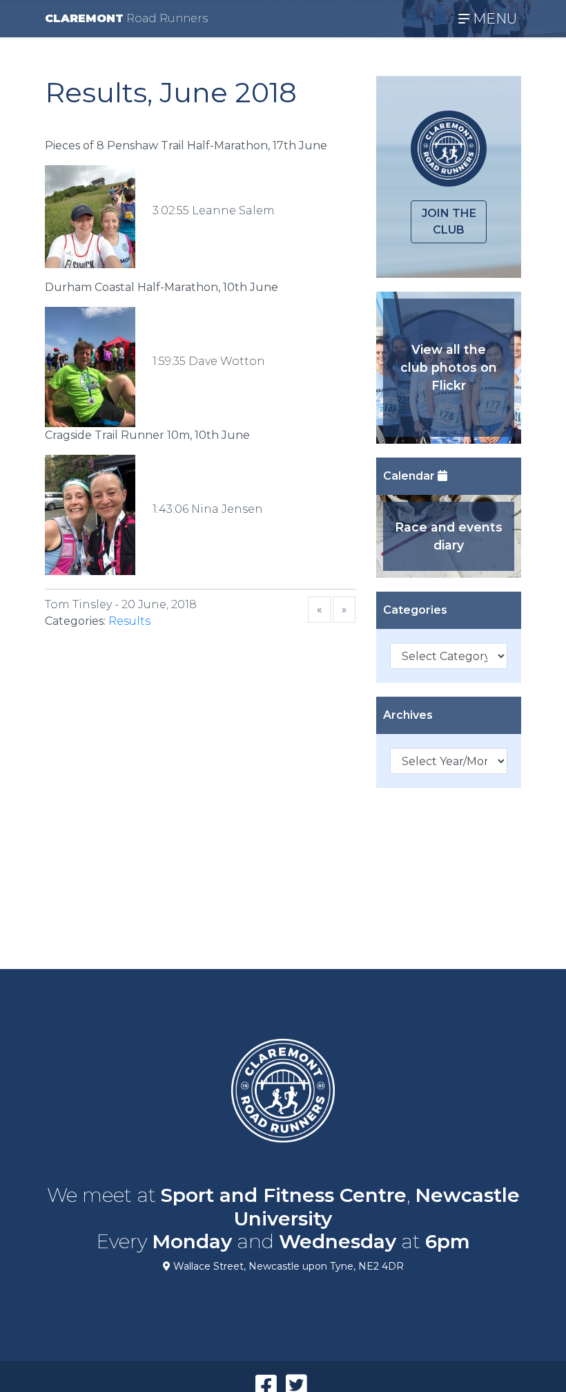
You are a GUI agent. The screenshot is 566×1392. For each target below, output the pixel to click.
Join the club (449, 221)
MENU (493, 18)
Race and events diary (448, 536)
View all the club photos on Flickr (448, 367)
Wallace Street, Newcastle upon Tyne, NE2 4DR (287, 1266)
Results (129, 621)
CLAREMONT (126, 18)
